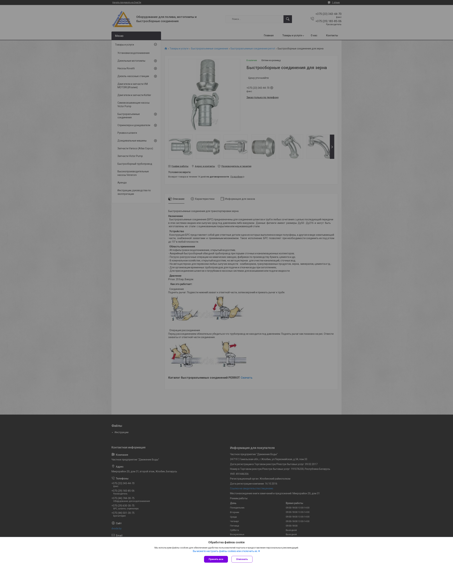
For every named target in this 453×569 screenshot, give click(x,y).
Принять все (216, 559)
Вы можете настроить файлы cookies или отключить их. (225, 551)
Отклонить (242, 559)
